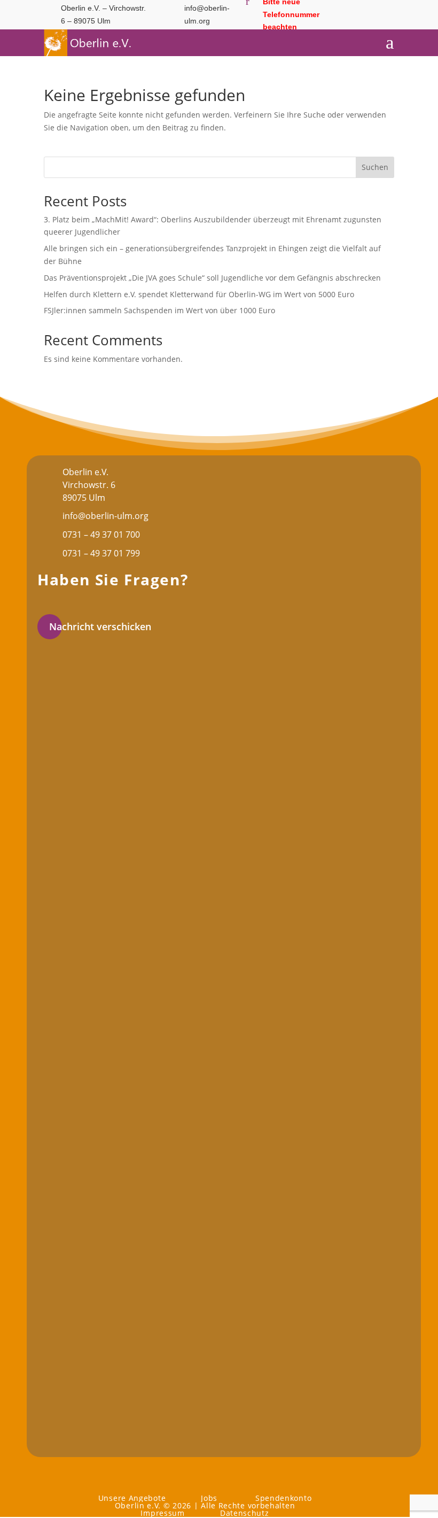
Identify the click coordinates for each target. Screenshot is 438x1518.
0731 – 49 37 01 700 (101, 534)
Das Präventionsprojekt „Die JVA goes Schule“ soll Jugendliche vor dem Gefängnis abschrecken (212, 278)
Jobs (209, 1498)
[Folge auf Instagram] (360, 23)
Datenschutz (244, 1513)
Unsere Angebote (132, 1498)
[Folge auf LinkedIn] (381, 23)
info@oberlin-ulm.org (105, 516)
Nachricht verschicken (100, 626)
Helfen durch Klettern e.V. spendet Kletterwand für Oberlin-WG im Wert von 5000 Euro (199, 294)
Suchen (375, 167)
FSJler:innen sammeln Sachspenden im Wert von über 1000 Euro (159, 310)
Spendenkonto (283, 1498)
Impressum (162, 1513)
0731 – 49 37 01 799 (101, 553)
